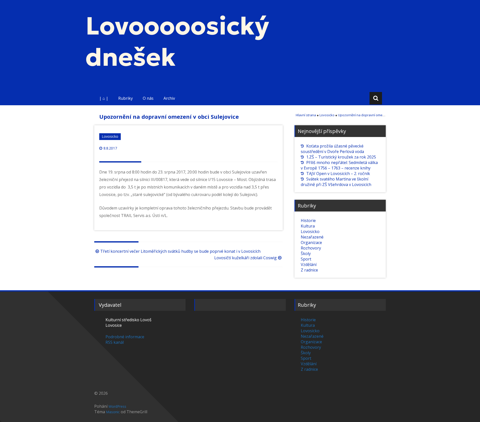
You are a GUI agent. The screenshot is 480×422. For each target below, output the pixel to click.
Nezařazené (312, 237)
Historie (308, 220)
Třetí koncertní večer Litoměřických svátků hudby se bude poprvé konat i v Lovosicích (180, 251)
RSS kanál (115, 342)
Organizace (311, 242)
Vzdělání (308, 264)
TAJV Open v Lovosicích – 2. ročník (338, 173)
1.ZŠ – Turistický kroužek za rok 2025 (341, 157)
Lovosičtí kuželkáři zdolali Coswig (245, 257)
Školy (306, 253)
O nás (148, 98)
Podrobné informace (125, 337)
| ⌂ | (103, 98)
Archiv (169, 98)
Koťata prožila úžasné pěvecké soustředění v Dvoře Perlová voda (332, 148)
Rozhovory (311, 248)
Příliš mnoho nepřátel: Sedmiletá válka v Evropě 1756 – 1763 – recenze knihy (339, 165)
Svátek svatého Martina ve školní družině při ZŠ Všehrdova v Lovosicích (336, 181)
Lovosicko (110, 136)
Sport (306, 259)
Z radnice (309, 270)
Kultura (308, 226)
